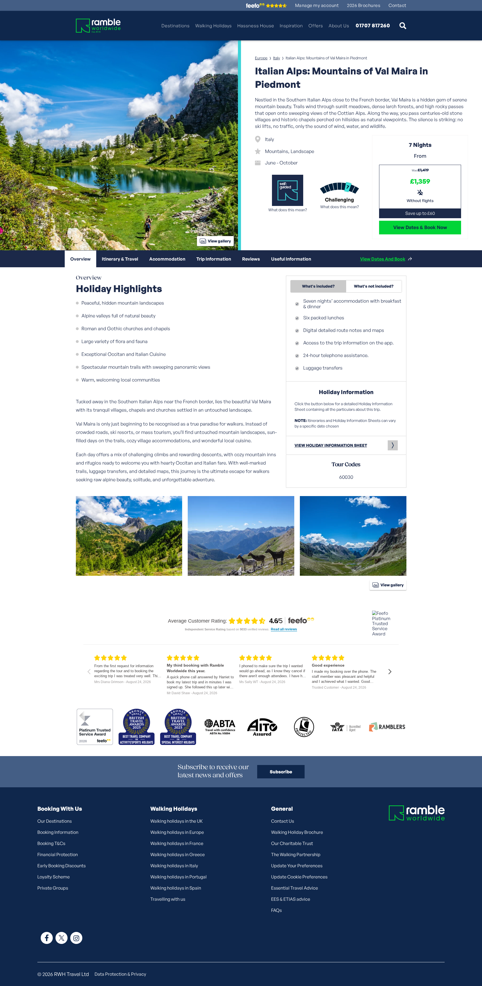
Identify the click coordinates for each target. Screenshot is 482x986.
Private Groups (52, 888)
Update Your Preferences (296, 865)
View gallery (219, 241)
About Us (339, 25)
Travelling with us (167, 899)
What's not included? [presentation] (374, 286)
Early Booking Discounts (61, 865)
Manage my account (317, 5)
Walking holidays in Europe (177, 832)
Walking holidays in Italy (174, 865)
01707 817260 (373, 26)
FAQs (276, 910)
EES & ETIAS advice (290, 899)
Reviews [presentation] (251, 259)
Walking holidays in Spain (175, 888)
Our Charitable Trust (292, 843)
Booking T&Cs (51, 843)
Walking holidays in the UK (176, 821)
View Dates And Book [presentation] (382, 259)
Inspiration (291, 25)
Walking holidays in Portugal (178, 877)
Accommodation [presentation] (167, 259)
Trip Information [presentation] (213, 259)
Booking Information (57, 832)
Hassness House (255, 25)
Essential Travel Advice (294, 888)
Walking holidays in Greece (177, 854)
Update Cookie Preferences (299, 877)
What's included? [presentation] (318, 286)
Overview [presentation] (80, 259)
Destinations (176, 25)
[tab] (80, 259)
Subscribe (281, 771)
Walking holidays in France (176, 843)
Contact (397, 5)
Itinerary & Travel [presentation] (120, 259)
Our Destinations (54, 821)
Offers (316, 25)
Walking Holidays (213, 25)
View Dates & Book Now (420, 227)
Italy (276, 57)
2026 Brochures (363, 5)
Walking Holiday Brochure (297, 832)
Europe (261, 57)
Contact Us (282, 821)
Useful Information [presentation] (291, 259)
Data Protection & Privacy (120, 974)
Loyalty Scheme (53, 877)
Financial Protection (57, 854)
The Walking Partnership (295, 854)
